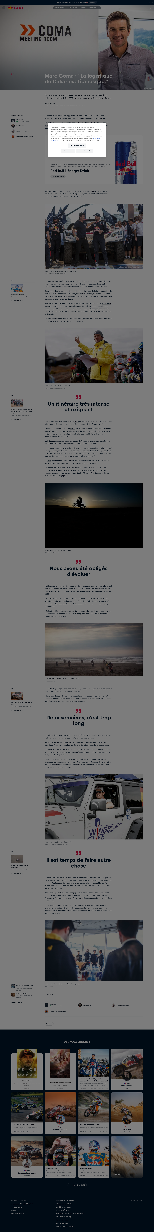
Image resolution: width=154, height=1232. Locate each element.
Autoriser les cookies (84, 151)
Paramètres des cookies (77, 145)
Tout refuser (68, 151)
